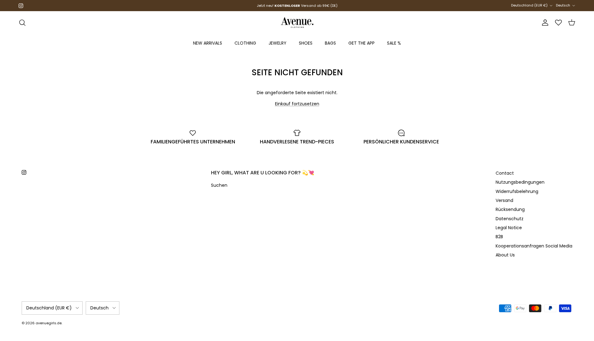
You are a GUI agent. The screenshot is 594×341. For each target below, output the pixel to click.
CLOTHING (245, 43)
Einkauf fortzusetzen (297, 104)
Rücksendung (510, 209)
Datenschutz (509, 219)
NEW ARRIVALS (207, 43)
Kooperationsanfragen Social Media (534, 246)
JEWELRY (277, 43)
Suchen (219, 185)
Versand (504, 200)
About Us (505, 255)
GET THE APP (361, 43)
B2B (499, 237)
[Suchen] (22, 22)
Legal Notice (509, 228)
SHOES (305, 43)
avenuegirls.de (49, 323)
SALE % (394, 43)
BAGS (330, 43)
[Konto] (544, 22)
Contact (505, 173)
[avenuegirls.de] (297, 22)
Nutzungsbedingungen (520, 182)
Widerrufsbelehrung (517, 191)
